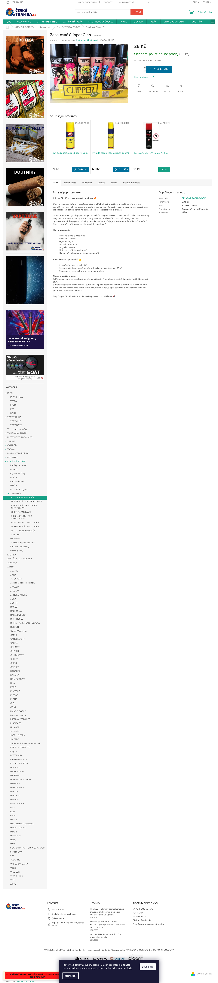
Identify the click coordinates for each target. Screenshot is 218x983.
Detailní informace (142, 77)
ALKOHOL (12, 562)
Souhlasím (147, 966)
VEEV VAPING (14, 417)
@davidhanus (58, 918)
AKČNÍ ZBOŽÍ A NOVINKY (19, 558)
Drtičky (13, 477)
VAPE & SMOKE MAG (87, 2)
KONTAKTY (107, 2)
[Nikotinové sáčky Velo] (99, 958)
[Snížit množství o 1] (144, 71)
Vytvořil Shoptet (204, 973)
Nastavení (70, 975)
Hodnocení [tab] (87, 182)
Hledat (137, 12)
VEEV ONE (15, 421)
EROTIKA (11, 554)
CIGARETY (12, 445)
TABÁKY (11, 449)
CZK (195, 2)
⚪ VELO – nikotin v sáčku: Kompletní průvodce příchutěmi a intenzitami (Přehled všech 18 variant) (107, 911)
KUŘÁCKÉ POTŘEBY (17, 461)
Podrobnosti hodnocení (87, 40)
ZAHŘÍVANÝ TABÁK (17, 433)
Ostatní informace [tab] (131, 182)
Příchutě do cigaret (19, 489)
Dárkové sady (16, 550)
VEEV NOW (16, 425)
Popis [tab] (55, 182)
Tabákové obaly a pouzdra (22, 542)
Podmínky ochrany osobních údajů (149, 924)
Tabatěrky (14, 534)
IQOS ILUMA (16, 397)
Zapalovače (15, 493)
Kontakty (105, 950)
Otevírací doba (118, 950)
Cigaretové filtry (17, 473)
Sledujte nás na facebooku (64, 914)
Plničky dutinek (17, 481)
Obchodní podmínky (142, 920)
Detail (164, 169)
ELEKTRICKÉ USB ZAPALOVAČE (26, 501)
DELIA (13, 413)
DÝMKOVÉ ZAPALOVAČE (23, 530)
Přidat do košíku (161, 69)
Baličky (13, 485)
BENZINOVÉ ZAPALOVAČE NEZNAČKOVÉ (24, 506)
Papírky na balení (18, 465)
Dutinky (14, 469)
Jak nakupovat (126, 2)
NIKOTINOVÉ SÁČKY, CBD (19, 437)
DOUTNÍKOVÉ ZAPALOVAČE (25, 526)
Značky (10, 566)
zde (130, 968)
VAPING (11, 441)
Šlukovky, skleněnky (19, 546)
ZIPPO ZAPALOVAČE (21, 512)
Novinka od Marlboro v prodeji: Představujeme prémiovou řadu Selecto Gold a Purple (108, 924)
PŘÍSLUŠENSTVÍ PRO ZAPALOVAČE (21, 517)
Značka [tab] (114, 182)
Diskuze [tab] (101, 182)
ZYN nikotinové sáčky (17, 429)
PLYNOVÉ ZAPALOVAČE (22, 497)
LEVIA (13, 405)
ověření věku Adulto (25, 981)
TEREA (13, 401)
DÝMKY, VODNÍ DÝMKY (18, 453)
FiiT (12, 409)
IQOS (10, 393)
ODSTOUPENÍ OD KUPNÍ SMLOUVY (156, 950)
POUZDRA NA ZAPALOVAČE (25, 522)
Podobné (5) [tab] (70, 182)
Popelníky (14, 538)
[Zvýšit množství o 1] (144, 67)
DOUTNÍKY (12, 457)
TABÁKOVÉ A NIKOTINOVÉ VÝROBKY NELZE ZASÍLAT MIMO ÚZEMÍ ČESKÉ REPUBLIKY (37, 975)
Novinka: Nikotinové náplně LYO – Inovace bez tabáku (105, 936)
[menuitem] (8, 21)
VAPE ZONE (132, 950)
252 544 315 (58, 909)
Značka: (108, 40)
